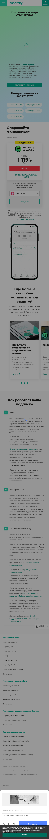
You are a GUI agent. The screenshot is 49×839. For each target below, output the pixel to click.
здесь (12, 832)
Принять (24, 834)
